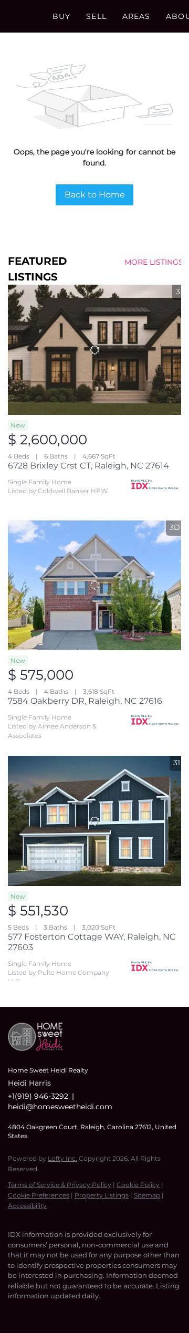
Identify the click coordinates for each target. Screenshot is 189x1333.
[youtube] (76, 1312)
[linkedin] (34, 1312)
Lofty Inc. (62, 1158)
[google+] (97, 1312)
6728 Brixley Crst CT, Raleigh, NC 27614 (88, 466)
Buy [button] (61, 16)
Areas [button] (136, 16)
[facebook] (13, 1312)
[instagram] (55, 1312)
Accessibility (27, 1206)
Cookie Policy (138, 1185)
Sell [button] (96, 16)
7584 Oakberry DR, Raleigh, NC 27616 (85, 701)
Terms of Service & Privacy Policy (59, 1185)
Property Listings (102, 1195)
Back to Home (95, 195)
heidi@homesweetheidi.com (60, 1106)
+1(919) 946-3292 (38, 1096)
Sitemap (147, 1195)
